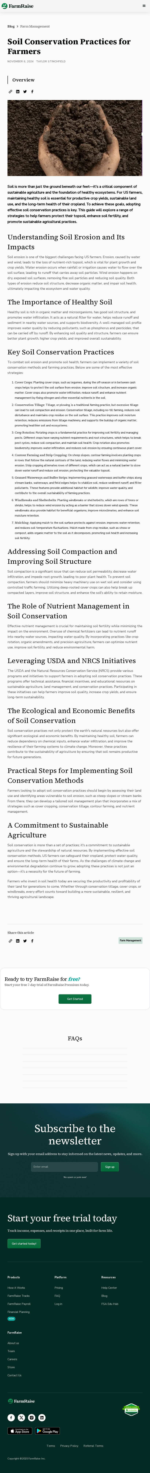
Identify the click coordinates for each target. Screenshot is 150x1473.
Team (11, 1351)
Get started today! (24, 1244)
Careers (12, 1359)
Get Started (75, 999)
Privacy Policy (69, 1446)
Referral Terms (93, 1446)
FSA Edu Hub (109, 1304)
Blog (104, 1296)
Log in (58, 1304)
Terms (50, 1446)
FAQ (57, 1296)
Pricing (59, 1288)
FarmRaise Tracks (19, 1296)
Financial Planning (19, 1312)
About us (13, 1343)
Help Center (109, 1288)
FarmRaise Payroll (19, 1304)
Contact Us (14, 1375)
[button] (144, 5)
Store (11, 1367)
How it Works (16, 1288)
